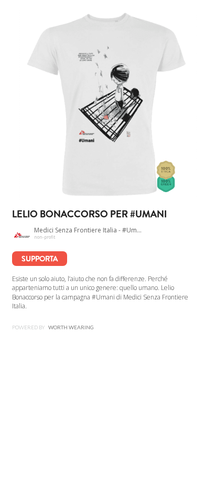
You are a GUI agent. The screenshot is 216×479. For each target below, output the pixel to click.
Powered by (53, 327)
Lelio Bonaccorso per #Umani (89, 214)
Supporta (39, 258)
